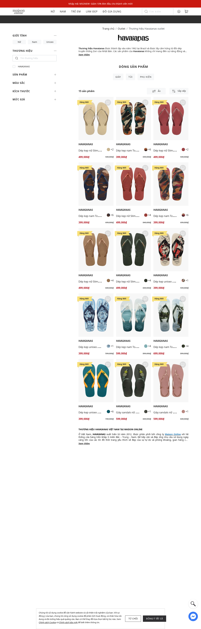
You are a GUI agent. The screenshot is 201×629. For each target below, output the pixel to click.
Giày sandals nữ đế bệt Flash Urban (137, 412)
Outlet (121, 28)
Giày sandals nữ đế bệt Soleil (170, 412)
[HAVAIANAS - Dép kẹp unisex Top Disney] (170, 249)
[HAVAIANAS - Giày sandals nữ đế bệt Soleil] (170, 380)
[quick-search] (193, 604)
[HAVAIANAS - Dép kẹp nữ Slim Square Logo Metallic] (133, 184)
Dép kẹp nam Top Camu (130, 150)
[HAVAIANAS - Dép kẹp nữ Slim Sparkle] (96, 118)
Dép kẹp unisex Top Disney (169, 281)
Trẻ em (76, 11)
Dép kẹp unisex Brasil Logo (95, 412)
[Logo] (19, 11)
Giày (118, 76)
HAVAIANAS (24, 66)
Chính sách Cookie (47, 622)
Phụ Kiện (146, 76)
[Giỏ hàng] (186, 11)
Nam (63, 11)
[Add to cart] (108, 102)
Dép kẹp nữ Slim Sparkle (93, 150)
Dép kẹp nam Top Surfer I (131, 347)
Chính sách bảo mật (68, 622)
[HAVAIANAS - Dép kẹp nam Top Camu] (133, 118)
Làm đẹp (92, 11)
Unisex (49, 41)
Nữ (53, 11)
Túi (130, 76)
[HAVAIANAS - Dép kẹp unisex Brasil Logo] (96, 380)
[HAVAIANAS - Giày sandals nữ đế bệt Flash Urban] (133, 380)
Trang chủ (108, 28)
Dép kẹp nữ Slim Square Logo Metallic (138, 216)
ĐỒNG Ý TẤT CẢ (154, 618)
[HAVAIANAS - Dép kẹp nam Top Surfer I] (133, 315)
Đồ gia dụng (112, 11)
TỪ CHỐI (133, 618)
